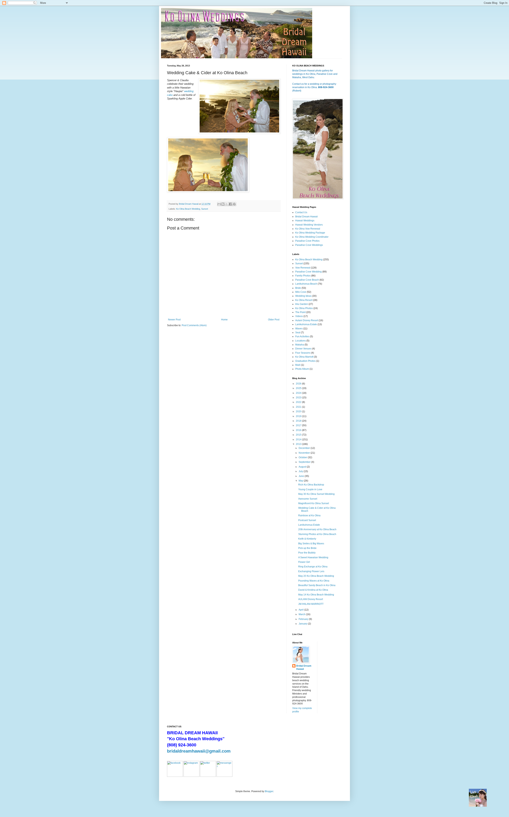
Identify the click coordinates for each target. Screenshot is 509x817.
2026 (299, 383)
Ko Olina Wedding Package (310, 232)
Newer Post (174, 319)
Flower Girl (304, 562)
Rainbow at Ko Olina (309, 515)
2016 (299, 430)
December (305, 448)
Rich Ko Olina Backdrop (311, 484)
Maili (297, 365)
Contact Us (301, 212)
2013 (299, 444)
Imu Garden (301, 304)
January (303, 623)
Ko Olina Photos (304, 308)
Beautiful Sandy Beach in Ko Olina (316, 585)
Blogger (269, 791)
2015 (299, 434)
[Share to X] (227, 204)
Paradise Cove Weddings (309, 245)
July (301, 471)
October (303, 457)
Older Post (273, 319)
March (302, 614)
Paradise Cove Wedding (308, 271)
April (301, 609)
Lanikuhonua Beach (306, 283)
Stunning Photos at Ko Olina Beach (317, 534)
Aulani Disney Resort (306, 320)
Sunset (204, 209)
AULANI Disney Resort (310, 599)
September (305, 462)
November (305, 452)
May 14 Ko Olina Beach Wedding (316, 594)
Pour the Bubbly (307, 552)
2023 (299, 397)
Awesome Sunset (307, 498)
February (304, 619)
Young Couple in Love (310, 489)
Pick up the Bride (307, 548)
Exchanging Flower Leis (311, 571)
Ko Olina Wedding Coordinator (311, 236)
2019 (299, 416)
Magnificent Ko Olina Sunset (313, 503)
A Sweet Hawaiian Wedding (313, 557)
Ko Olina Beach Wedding (188, 209)
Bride (298, 288)
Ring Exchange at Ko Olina (312, 566)
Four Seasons (302, 352)
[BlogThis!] (223, 204)
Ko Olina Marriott (304, 356)
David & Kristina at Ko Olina (313, 589)
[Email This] (219, 204)
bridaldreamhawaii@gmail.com (199, 751)
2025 (299, 388)
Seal (297, 332)
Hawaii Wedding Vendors (309, 224)
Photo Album (302, 369)
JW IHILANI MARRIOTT (310, 604)
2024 (299, 393)
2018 (299, 420)
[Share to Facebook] (230, 204)
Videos (299, 316)
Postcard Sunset (307, 520)
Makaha (299, 344)
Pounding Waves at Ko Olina (313, 580)
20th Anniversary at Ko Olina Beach (317, 529)
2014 (299, 439)
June (302, 476)
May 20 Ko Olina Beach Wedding (316, 576)
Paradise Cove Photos (307, 240)
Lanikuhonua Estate (306, 324)
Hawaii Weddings (304, 220)
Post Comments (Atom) (194, 325)
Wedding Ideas (303, 296)
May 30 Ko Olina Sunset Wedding (316, 494)
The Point (300, 312)
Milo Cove (300, 292)
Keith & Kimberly (307, 538)
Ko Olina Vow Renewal (307, 228)
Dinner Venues (303, 348)
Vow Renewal (302, 267)
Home (224, 319)
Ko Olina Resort (303, 300)
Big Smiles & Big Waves (311, 543)
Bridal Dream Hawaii (306, 216)
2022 (299, 402)
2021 (299, 407)
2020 (299, 411)
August (303, 466)
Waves (299, 328)
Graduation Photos (305, 361)
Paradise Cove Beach (307, 279)
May (301, 480)
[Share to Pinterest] (234, 204)
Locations (300, 340)
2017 (299, 425)
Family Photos (303, 275)
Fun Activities (302, 336)
